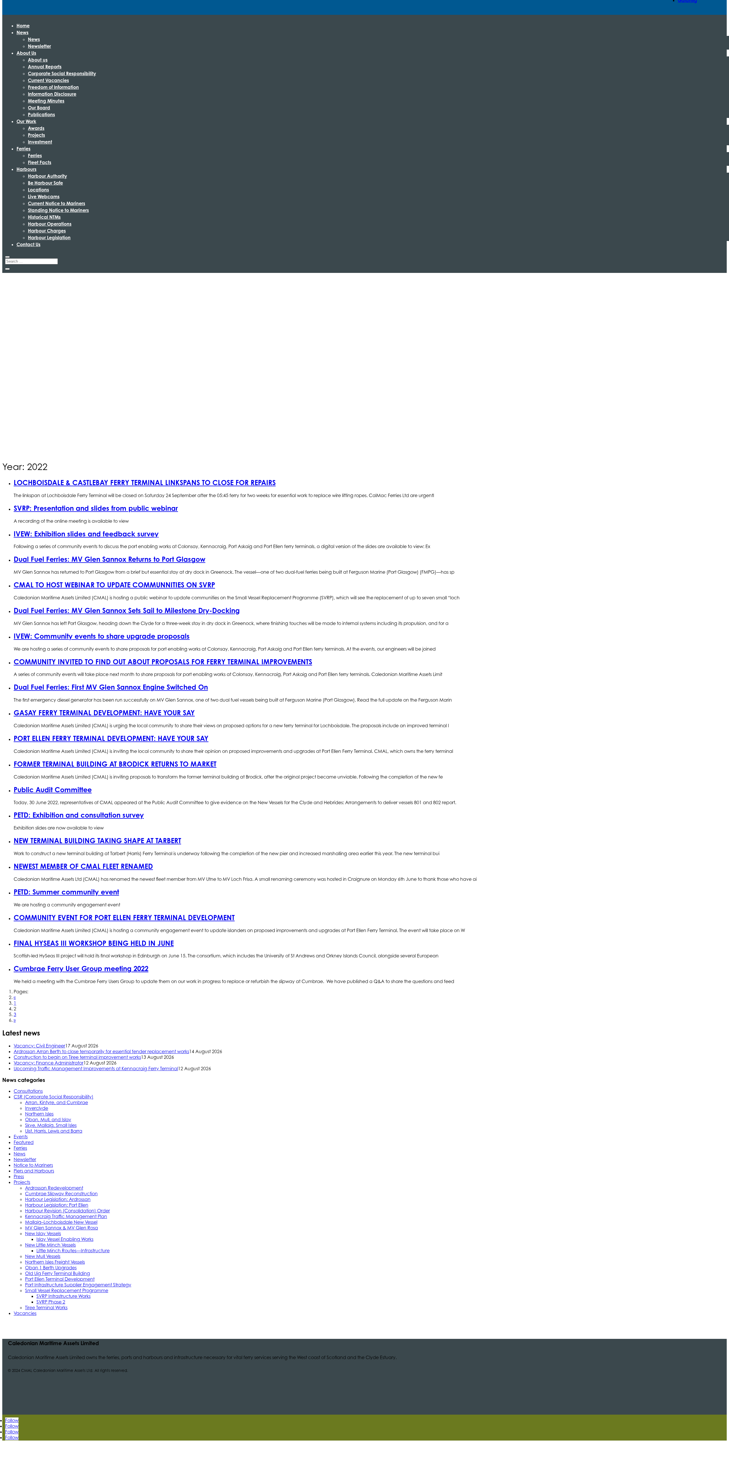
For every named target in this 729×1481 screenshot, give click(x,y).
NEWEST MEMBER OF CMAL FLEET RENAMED (83, 866)
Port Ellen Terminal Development (60, 1279)
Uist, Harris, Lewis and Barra (53, 1131)
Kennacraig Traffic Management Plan (66, 1216)
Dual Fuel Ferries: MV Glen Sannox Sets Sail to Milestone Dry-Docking (127, 610)
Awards (36, 128)
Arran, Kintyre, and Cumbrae (56, 1102)
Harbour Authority (47, 176)
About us (38, 60)
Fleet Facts (39, 162)
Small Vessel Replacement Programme (66, 1290)
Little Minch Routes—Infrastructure (73, 1250)
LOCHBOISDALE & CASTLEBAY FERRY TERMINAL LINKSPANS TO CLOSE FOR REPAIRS (145, 482)
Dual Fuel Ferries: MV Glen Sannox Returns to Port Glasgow (109, 559)
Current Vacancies (48, 80)
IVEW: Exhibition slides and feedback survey (86, 534)
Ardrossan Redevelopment (54, 1188)
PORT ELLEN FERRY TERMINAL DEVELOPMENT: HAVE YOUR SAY (111, 738)
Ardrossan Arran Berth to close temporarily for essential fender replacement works (101, 1051)
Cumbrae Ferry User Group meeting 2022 (81, 968)
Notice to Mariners (33, 1165)
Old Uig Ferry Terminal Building (57, 1273)
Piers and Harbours (34, 1171)
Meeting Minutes (46, 101)
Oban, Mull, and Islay (48, 1119)
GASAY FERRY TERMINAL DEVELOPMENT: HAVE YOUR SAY (104, 712)
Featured (24, 1142)
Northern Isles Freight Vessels (55, 1262)
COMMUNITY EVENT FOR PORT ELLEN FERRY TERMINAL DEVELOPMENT (124, 917)
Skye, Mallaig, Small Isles (51, 1125)
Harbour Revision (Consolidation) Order (67, 1211)
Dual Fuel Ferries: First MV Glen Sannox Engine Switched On (111, 687)
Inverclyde (36, 1108)
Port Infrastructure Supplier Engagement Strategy (78, 1285)
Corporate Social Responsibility (62, 73)
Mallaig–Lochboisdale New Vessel (61, 1222)
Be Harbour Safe (45, 183)
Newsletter (39, 46)
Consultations (28, 1091)
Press (19, 1176)
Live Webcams (44, 196)
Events (21, 1136)
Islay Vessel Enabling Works (64, 1239)
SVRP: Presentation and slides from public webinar (96, 508)
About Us (26, 53)
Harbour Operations (49, 224)
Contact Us (28, 244)
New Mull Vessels (42, 1256)
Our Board (39, 108)
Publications (41, 114)
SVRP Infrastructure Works (63, 1296)
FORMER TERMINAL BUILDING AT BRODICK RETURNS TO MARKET (115, 764)
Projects (36, 135)
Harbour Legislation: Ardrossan (58, 1199)
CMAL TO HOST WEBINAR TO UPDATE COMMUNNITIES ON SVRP (114, 585)
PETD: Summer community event (66, 892)
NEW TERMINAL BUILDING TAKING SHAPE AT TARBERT (97, 840)
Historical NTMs (44, 217)
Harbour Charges (47, 231)
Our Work (26, 121)
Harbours (26, 169)
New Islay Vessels (43, 1233)
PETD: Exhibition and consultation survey (79, 815)
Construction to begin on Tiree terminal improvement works (77, 1057)
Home (23, 25)
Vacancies (25, 1313)
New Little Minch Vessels (50, 1245)
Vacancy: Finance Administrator (48, 1063)
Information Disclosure (52, 94)
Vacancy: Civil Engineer (39, 1046)
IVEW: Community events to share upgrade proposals (102, 636)
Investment (40, 142)
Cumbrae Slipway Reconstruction (61, 1193)
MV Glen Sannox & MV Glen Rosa (61, 1228)
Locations (38, 190)
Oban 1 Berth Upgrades (51, 1267)
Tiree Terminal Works (46, 1307)
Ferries (23, 149)
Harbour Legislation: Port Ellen (56, 1205)
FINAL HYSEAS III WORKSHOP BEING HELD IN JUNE (94, 943)
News (22, 32)
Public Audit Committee (53, 789)
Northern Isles (39, 1114)
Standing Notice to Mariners (58, 210)
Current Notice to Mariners (56, 203)
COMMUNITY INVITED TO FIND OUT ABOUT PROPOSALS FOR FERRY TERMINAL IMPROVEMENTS (163, 661)
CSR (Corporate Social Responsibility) (53, 1097)
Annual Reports (45, 67)
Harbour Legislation (49, 237)
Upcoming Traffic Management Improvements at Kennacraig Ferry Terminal (96, 1068)
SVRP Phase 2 (50, 1302)
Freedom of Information (53, 87)
